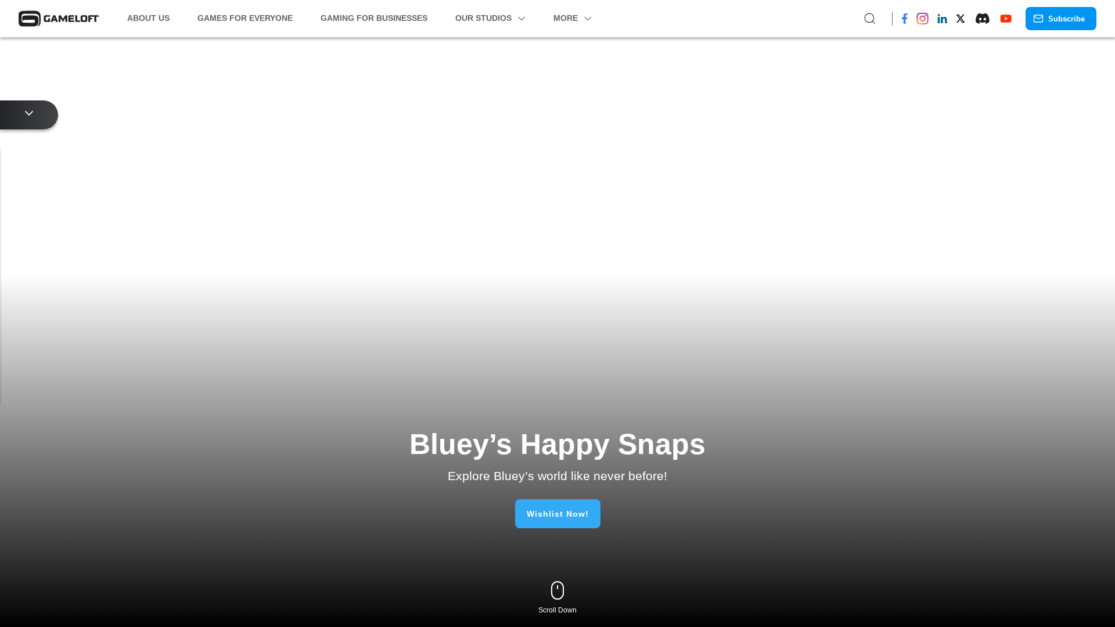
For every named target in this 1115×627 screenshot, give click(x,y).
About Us (149, 18)
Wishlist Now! (557, 514)
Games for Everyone (250, 18)
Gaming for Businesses (384, 18)
